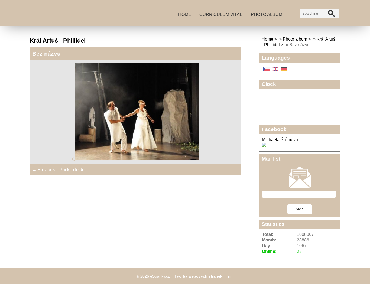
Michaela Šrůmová (280, 139)
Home (184, 14)
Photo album (266, 14)
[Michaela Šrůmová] (264, 145)
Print (229, 276)
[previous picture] (73, 158)
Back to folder (73, 169)
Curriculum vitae (221, 14)
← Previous (43, 169)
